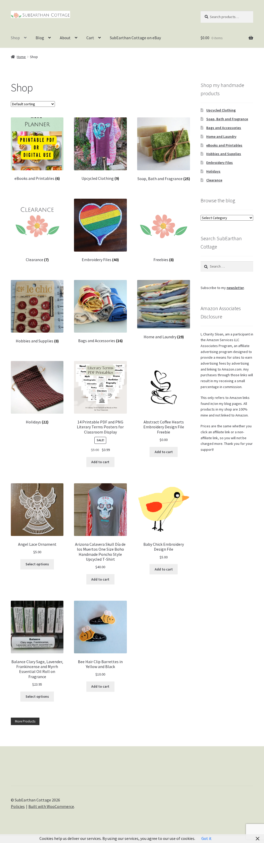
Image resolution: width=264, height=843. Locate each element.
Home (21, 56)
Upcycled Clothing (221, 110)
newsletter (235, 287)
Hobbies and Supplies (223, 153)
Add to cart (100, 462)
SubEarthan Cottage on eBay (135, 37)
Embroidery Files (219, 162)
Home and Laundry (221, 136)
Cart (90, 37)
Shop (15, 37)
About (65, 37)
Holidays (213, 171)
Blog (40, 37)
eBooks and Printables (224, 145)
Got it (206, 838)
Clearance (214, 180)
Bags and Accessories (223, 127)
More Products (25, 721)
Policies (18, 806)
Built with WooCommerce (51, 806)
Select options (37, 564)
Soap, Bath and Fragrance (227, 119)
